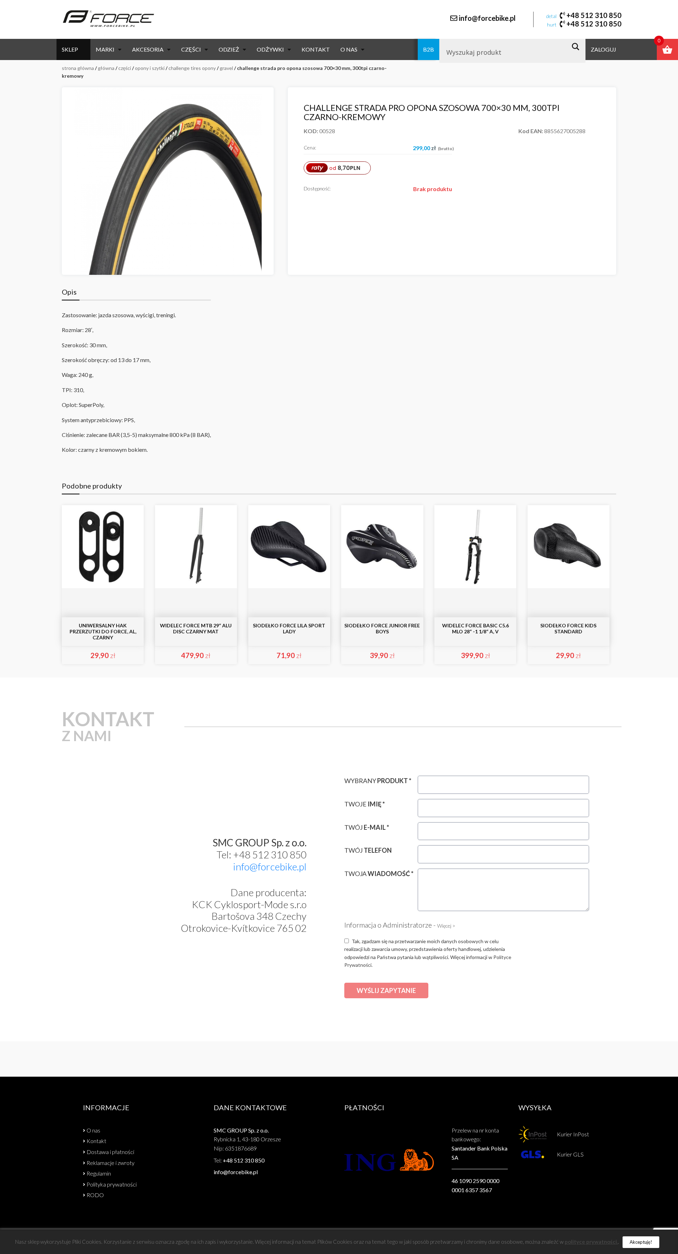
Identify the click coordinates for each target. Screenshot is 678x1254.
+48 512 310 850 (594, 15)
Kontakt (316, 49)
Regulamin (99, 1173)
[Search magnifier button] (577, 47)
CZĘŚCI (191, 49)
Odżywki (270, 49)
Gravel (226, 68)
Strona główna (78, 68)
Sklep (70, 49)
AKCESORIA (147, 49)
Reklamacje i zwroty (111, 1162)
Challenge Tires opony (192, 68)
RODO (95, 1194)
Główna (106, 68)
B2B (428, 49)
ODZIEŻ (229, 49)
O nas (348, 49)
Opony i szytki (150, 68)
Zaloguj (603, 49)
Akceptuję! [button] (641, 1242)
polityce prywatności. (591, 1241)
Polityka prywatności (112, 1184)
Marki (105, 49)
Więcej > (446, 926)
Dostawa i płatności (110, 1151)
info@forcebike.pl (487, 18)
